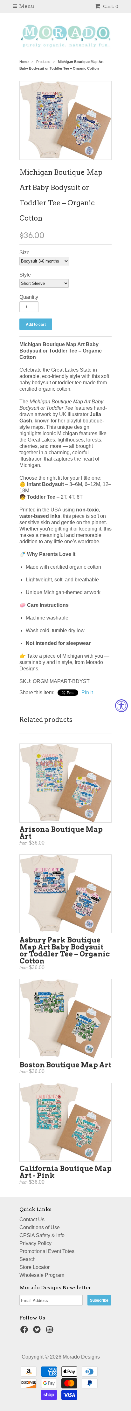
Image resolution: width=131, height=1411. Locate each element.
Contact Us (32, 1219)
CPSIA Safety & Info (42, 1235)
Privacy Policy (35, 1243)
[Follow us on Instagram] (50, 1331)
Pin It (87, 692)
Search (27, 1259)
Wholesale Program (41, 1275)
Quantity (28, 297)
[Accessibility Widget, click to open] (121, 705)
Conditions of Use (39, 1227)
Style (25, 274)
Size (24, 252)
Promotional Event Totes (46, 1251)
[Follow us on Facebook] (25, 1331)
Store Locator (34, 1267)
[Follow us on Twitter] (38, 1331)
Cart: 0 (110, 6)
